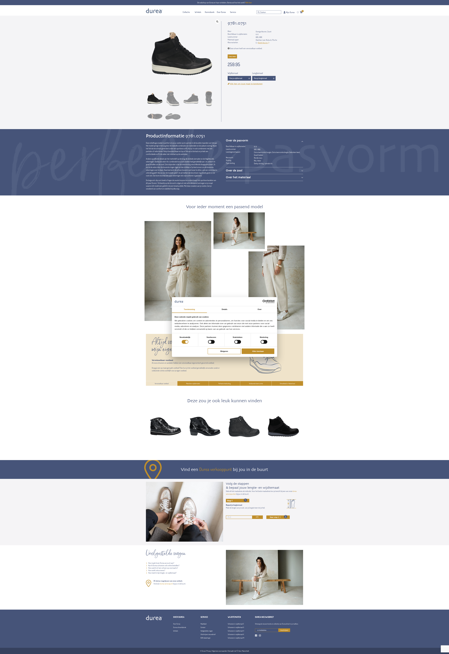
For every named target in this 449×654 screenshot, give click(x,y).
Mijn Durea (290, 12)
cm (257, 517)
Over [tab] (260, 309)
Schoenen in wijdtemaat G (236, 627)
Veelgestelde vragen (207, 631)
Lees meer (232, 56)
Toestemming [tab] (189, 309)
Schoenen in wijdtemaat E (236, 624)
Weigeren (224, 351)
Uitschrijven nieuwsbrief (208, 634)
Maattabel (203, 624)
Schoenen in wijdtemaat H (236, 631)
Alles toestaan (258, 351)
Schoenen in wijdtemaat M (236, 638)
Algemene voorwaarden (219, 651)
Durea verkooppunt (215, 469)
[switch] (211, 342)
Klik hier (249, 2)
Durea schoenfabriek (179, 627)
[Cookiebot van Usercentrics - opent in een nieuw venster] (264, 301)
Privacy (208, 651)
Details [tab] (224, 309)
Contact (203, 627)
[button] (217, 22)
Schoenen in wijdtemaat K (236, 634)
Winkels (175, 631)
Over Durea (176, 624)
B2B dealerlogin (205, 638)
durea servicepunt (166, 584)
